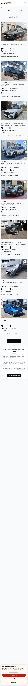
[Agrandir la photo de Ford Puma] (24, 23)
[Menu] (25, 3)
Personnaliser (14, 682)
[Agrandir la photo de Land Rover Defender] (24, 63)
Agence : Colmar (7, 7)
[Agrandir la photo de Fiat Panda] (24, 182)
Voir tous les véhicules (14, 341)
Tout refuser (14, 678)
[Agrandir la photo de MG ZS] (24, 261)
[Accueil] (1, 7)
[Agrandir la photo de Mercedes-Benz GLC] (24, 102)
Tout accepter (14, 675)
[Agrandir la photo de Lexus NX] (24, 142)
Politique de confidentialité (13, 672)
